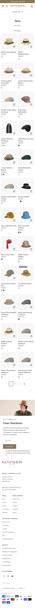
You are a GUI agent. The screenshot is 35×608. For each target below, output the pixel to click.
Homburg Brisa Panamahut (6, 82)
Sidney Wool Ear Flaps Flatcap (25, 140)
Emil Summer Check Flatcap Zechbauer (25, 371)
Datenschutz (6, 522)
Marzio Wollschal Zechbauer (7, 140)
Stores (15, 512)
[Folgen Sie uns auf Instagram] (8, 576)
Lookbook (15, 509)
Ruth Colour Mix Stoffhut (23, 227)
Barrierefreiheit (6, 565)
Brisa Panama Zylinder (8, 52)
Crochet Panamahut (25, 284)
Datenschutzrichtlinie (19, 451)
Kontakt (15, 506)
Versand (4, 529)
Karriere (15, 502)
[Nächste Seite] (24, 384)
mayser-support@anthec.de (13, 487)
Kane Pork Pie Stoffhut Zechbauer (8, 314)
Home (16, 25)
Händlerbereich (6, 558)
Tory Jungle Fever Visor (9, 226)
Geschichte (16, 499)
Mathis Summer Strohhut (6, 343)
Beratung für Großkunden (9, 552)
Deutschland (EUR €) (9, 588)
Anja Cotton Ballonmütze (22, 111)
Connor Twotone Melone (6, 169)
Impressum (5, 525)
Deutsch (21, 588)
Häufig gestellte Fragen (9, 548)
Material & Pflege (7, 555)
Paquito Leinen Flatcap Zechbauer (26, 343)
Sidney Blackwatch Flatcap (24, 169)
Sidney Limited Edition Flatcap (8, 198)
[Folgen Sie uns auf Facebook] (4, 576)
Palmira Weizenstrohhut (23, 53)
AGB (3, 535)
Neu (3, 499)
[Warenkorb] (32, 6)
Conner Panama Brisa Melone (25, 82)
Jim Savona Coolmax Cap (8, 285)
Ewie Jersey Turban (7, 255)
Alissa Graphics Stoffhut (23, 256)
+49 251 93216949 (10, 490)
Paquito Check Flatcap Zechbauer (8, 111)
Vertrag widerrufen (7, 539)
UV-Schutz (5, 509)
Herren (4, 506)
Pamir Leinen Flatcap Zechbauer (8, 371)
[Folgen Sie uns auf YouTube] (12, 576)
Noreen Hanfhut (23, 197)
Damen (4, 502)
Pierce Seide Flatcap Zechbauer (25, 314)
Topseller (5, 512)
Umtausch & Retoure (8, 532)
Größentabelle (6, 562)
